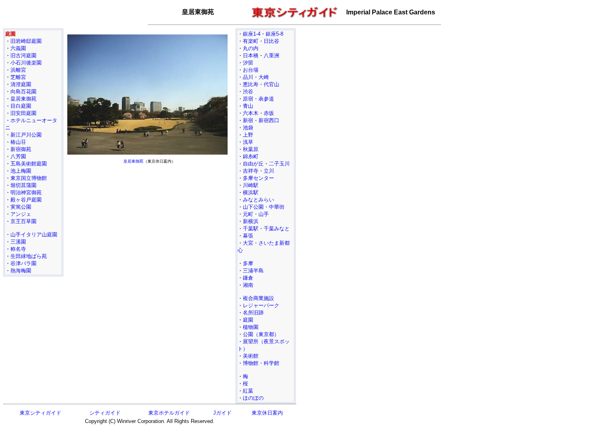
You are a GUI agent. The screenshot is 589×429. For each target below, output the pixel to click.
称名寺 (18, 249)
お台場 (250, 70)
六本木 (250, 113)
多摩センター (258, 178)
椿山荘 (18, 142)
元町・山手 (256, 214)
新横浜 (250, 221)
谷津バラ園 (23, 263)
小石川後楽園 (26, 63)
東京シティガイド (40, 413)
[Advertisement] (149, 223)
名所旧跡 (253, 313)
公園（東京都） (261, 334)
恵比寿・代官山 (261, 84)
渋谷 (248, 92)
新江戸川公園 (26, 135)
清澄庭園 (20, 84)
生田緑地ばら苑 (28, 256)
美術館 (250, 356)
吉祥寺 (250, 171)
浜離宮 (18, 70)
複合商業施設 (258, 298)
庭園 (248, 320)
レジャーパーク (261, 305)
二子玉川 (279, 164)
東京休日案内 (267, 413)
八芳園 (18, 156)
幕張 (248, 236)
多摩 (248, 263)
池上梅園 (20, 171)
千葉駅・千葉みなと (266, 229)
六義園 (18, 48)
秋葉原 (250, 149)
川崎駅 (250, 185)
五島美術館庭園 (28, 164)
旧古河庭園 (23, 55)
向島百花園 (23, 92)
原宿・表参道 (258, 99)
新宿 (248, 120)
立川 (269, 171)
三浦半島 (253, 271)
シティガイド (105, 413)
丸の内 (250, 48)
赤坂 (269, 113)
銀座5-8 (274, 34)
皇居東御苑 (23, 99)
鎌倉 (248, 278)
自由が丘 (253, 164)
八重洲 (271, 55)
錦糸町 (250, 156)
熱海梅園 (20, 271)
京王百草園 (23, 221)
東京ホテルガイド (169, 413)
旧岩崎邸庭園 (26, 41)
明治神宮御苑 (26, 192)
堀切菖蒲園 (23, 185)
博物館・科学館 (261, 363)
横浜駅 (250, 192)
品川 (248, 77)
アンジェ (20, 214)
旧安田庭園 (23, 113)
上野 (248, 135)
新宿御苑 (20, 149)
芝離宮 (18, 77)
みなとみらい (258, 200)
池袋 (248, 128)
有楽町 (250, 41)
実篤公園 (20, 207)
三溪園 (18, 242)
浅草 (248, 142)
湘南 (248, 285)
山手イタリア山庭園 (33, 235)
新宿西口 (268, 120)
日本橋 (250, 55)
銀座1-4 (251, 34)
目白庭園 (20, 106)
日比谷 (271, 41)
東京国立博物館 (28, 178)
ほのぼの (253, 398)
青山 (248, 106)
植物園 (250, 327)
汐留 (248, 63)
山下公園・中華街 (263, 207)
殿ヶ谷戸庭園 (26, 200)
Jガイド (222, 413)
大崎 (263, 77)
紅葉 (248, 391)
